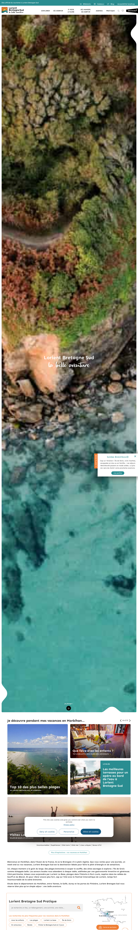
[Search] (79, 907)
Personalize (69, 832)
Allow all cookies (90, 832)
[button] (121, 720)
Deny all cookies (47, 832)
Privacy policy (69, 825)
